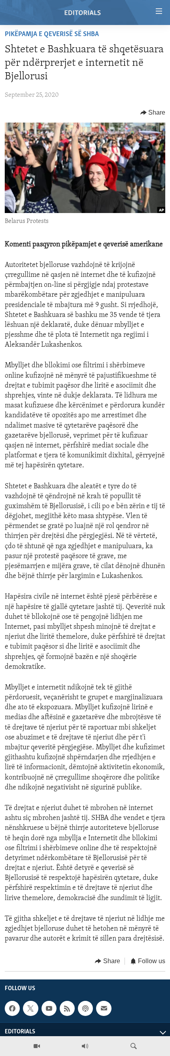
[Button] (153, 113)
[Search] (133, 1046)
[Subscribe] (103, 1008)
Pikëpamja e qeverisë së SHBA (52, 34)
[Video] (37, 1046)
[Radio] (85, 1046)
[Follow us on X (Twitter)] (30, 1008)
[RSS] (67, 1008)
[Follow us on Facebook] (12, 1008)
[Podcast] (85, 1008)
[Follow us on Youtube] (49, 1008)
